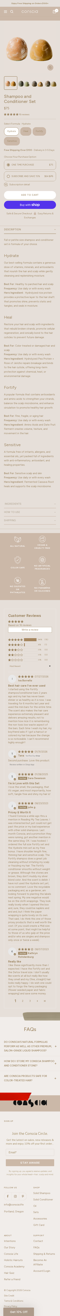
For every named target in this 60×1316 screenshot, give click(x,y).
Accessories (40, 1218)
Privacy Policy (10, 1306)
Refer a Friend (12, 1279)
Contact (38, 1241)
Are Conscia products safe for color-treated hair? (25, 1078)
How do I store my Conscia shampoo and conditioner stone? (29, 1063)
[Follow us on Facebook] (8, 1196)
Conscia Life (11, 1253)
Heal (26, 131)
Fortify (39, 131)
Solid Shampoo (41, 1193)
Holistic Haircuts (13, 1260)
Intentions (10, 1241)
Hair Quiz (9, 1272)
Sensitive (12, 141)
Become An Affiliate (40, 1262)
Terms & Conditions (13, 1301)
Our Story (9, 1247)
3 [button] (30, 1000)
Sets (36, 1212)
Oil (34, 1206)
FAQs (36, 1247)
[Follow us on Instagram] (15, 1196)
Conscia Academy (14, 1266)
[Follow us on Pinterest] (22, 1196)
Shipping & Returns (44, 1253)
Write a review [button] (30, 629)
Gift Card (38, 1225)
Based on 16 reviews (20, 625)
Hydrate (11, 131)
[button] (11, 114)
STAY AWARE (30, 1163)
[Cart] (54, 11)
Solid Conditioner (43, 1199)
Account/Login (41, 1270)
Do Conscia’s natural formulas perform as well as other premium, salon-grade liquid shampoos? (28, 1046)
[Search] (11, 11)
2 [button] (22, 1000)
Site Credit (9, 1295)
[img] (26, 676)
